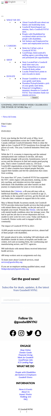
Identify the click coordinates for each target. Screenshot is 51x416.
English (12, 2)
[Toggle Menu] (2, 16)
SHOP (9, 60)
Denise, (33, 210)
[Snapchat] (38, 333)
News (3, 126)
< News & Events (8, 117)
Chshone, (18, 191)
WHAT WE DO (13, 20)
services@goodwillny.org (11, 262)
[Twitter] (29, 333)
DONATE (11, 76)
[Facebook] (13, 333)
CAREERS (11, 46)
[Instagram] (21, 333)
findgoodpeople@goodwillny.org (15, 269)
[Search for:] (19, 97)
